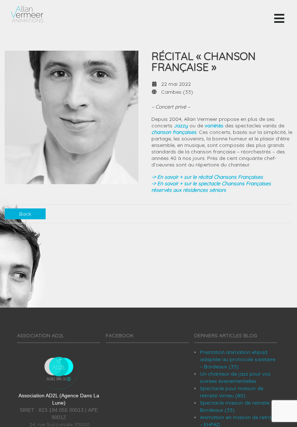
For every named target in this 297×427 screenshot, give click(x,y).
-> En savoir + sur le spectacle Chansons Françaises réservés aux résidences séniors (211, 186)
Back (25, 214)
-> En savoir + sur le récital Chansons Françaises (207, 177)
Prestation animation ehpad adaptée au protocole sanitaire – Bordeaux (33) (237, 359)
